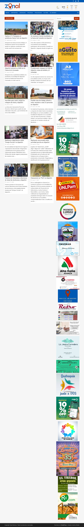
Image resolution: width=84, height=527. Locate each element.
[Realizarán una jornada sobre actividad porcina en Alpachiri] (42, 132)
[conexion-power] (68, 306)
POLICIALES (38, 12)
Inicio (7, 12)
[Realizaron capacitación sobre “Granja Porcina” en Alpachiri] (16, 132)
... (22, 48)
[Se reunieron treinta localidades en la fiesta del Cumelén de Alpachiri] (42, 28)
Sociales (23, 12)
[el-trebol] (68, 484)
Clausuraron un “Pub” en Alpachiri (41, 178)
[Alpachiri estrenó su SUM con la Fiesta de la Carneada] (16, 60)
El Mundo (53, 12)
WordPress (64, 525)
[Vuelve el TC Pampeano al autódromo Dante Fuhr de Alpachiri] (16, 28)
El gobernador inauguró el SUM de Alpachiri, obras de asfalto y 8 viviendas (41, 70)
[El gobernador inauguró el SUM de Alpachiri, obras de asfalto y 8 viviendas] (42, 60)
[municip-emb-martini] (68, 231)
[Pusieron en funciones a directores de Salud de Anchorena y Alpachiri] (16, 170)
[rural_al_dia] (68, 506)
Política (30, 12)
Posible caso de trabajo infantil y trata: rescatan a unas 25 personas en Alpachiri (42, 102)
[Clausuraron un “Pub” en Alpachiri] (42, 170)
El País (46, 12)
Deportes (14, 12)
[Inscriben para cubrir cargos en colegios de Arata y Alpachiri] (16, 92)
